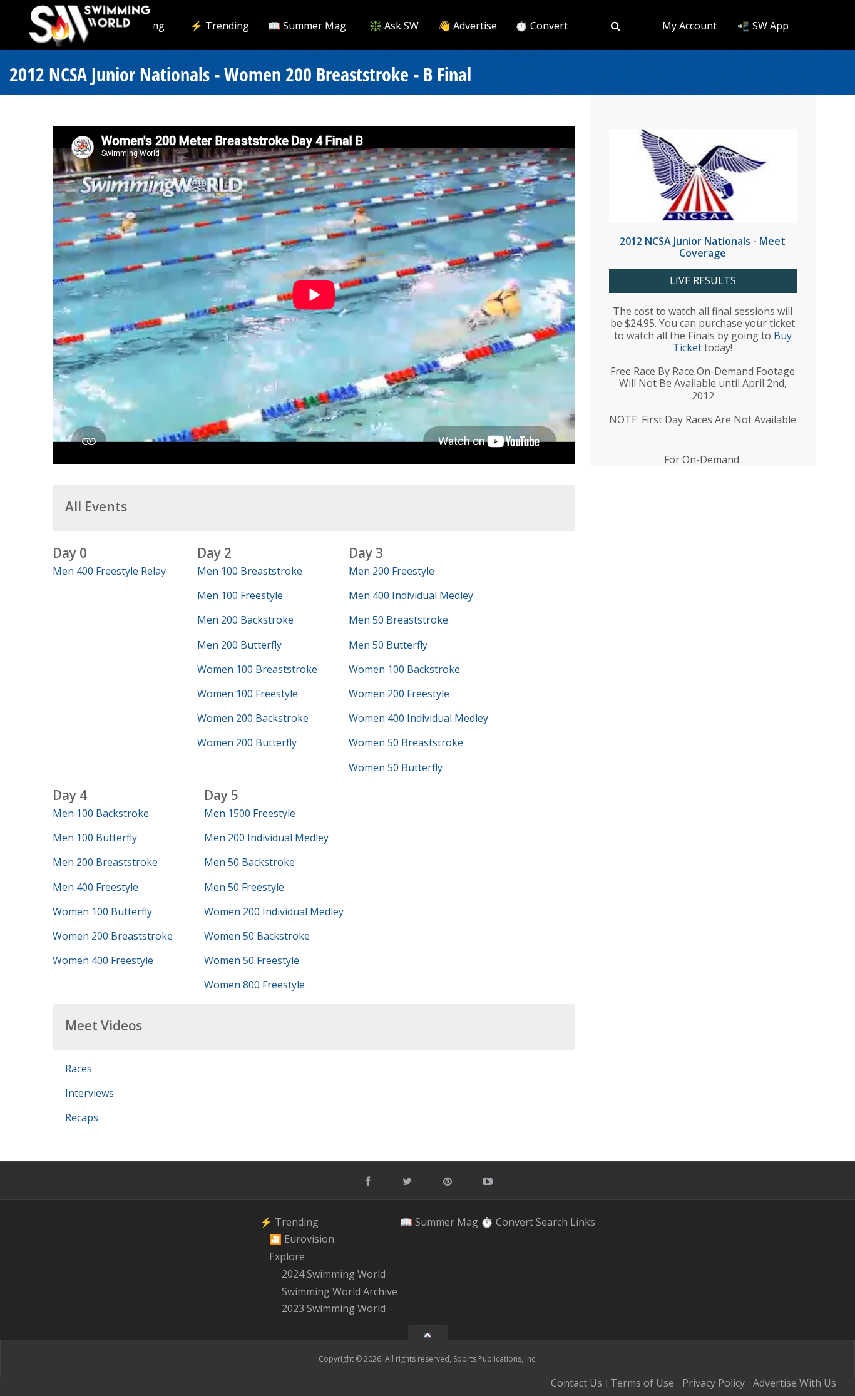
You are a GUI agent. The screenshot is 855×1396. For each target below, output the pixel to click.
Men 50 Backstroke (249, 862)
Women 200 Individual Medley (274, 911)
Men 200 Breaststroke (105, 862)
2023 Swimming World (334, 1309)
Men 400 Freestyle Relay (109, 571)
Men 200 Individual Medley (266, 837)
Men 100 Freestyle (240, 595)
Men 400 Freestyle (95, 887)
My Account (689, 26)
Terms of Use (642, 1383)
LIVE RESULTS (703, 281)
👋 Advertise (467, 26)
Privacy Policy (713, 1383)
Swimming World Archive (339, 1291)
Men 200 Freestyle (391, 571)
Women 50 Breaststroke (406, 742)
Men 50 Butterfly (388, 645)
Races (78, 1068)
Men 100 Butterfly (95, 837)
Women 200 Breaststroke (113, 936)
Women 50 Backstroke (257, 936)
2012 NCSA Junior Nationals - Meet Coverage (703, 247)
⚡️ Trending (219, 26)
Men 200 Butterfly (239, 645)
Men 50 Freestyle (244, 887)
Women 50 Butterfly (396, 767)
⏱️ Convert (541, 26)
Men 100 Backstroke (101, 813)
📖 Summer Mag (307, 26)
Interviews (89, 1093)
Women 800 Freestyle (254, 985)
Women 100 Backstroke (404, 669)
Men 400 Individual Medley (411, 595)
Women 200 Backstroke (253, 718)
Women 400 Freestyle (103, 960)
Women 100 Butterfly (102, 911)
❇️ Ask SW (394, 26)
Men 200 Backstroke (245, 620)
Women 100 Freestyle (247, 694)
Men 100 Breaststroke (249, 571)
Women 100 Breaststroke (257, 669)
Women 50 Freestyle (251, 960)
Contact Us (576, 1383)
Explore (287, 1256)
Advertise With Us (794, 1383)
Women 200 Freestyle (399, 694)
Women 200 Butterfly (247, 742)
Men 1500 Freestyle (249, 813)
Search (552, 1222)
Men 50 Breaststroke (398, 620)
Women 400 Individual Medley (418, 718)
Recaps (81, 1117)
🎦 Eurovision (301, 1239)
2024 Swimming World (334, 1274)
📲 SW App (763, 26)
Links (582, 1222)
